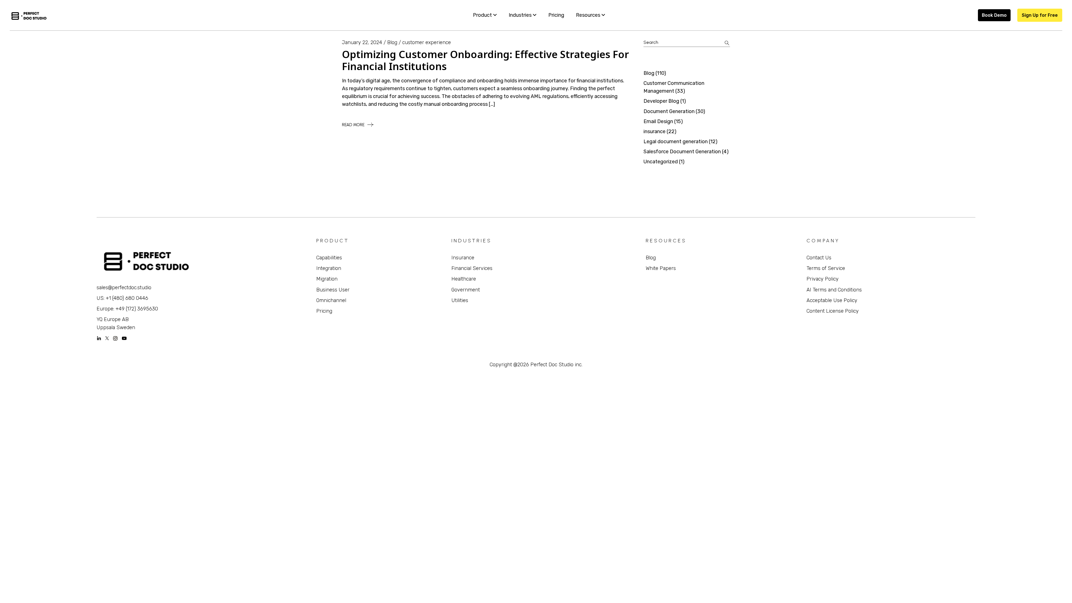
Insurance (462, 258)
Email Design (658, 121)
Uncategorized (660, 162)
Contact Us (819, 258)
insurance (654, 131)
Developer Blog (661, 101)
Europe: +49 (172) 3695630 (127, 309)
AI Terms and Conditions (834, 290)
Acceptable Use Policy (832, 300)
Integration (328, 268)
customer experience (426, 42)
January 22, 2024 (362, 42)
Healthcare (463, 279)
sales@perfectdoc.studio (124, 287)
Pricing (324, 311)
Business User (333, 290)
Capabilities (329, 258)
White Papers (661, 268)
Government (465, 290)
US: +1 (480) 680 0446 (122, 298)
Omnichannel (331, 300)
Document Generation (669, 111)
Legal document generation (675, 141)
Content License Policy (833, 311)
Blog (392, 42)
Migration (327, 279)
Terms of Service (826, 268)
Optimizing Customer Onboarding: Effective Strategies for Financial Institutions (485, 60)
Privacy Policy (823, 279)
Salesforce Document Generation (682, 152)
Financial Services (471, 268)
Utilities (459, 300)
